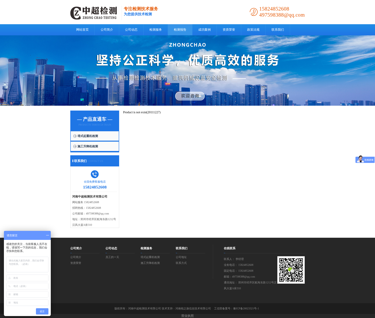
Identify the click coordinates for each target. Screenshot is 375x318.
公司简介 (107, 29)
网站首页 (82, 29)
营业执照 (187, 315)
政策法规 (253, 29)
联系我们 (277, 29)
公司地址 (181, 257)
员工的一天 (112, 257)
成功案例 (204, 29)
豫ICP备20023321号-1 (246, 308)
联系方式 (181, 263)
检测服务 (155, 29)
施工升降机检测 (88, 146)
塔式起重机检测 (88, 136)
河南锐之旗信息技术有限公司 (193, 308)
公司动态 (131, 29)
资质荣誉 (229, 29)
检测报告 (180, 29)
